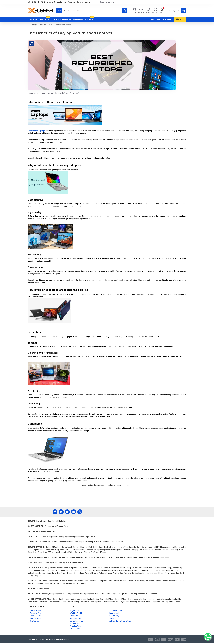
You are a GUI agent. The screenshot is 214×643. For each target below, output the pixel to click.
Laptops (127, 485)
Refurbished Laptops (96, 485)
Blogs (34, 25)
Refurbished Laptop (114, 485)
